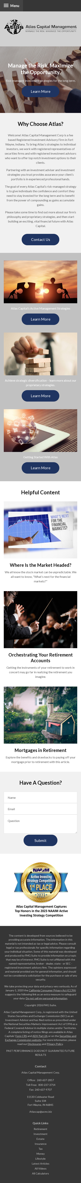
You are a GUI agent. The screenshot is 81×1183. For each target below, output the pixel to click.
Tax (40, 1148)
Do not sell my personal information (46, 998)
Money (41, 1153)
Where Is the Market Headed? (40, 565)
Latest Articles (40, 1163)
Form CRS (21, 1036)
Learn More (40, 91)
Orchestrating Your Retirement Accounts (40, 657)
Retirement (40, 1129)
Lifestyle (40, 1158)
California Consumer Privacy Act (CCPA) (52, 990)
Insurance (41, 1143)
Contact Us (40, 239)
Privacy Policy (55, 1044)
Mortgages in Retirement (40, 750)
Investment (40, 1133)
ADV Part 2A (40, 1036)
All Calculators (40, 1173)
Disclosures (34, 1044)
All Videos (41, 1168)
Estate (40, 1138)
